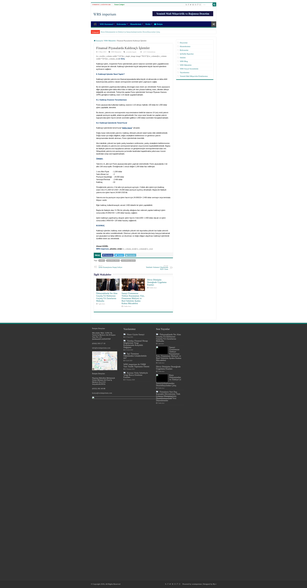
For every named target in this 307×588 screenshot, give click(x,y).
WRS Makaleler (110, 41)
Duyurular (184, 43)
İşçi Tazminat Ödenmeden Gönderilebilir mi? (135, 355)
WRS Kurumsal (106, 24)
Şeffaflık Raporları (187, 54)
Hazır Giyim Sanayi (135, 334)
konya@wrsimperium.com (102, 393)
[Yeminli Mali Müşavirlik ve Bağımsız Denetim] (183, 13)
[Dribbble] (195, 4)
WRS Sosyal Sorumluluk (189, 69)
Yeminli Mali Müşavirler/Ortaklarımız (194, 76)
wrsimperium (197, 584)
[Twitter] (191, 4)
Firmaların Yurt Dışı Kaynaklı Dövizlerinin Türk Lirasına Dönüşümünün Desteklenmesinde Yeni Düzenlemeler (168, 396)
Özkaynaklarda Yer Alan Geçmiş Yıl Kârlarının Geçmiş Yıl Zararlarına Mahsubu (106, 297)
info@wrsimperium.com (101, 348)
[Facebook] (188, 4)
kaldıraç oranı (113, 260)
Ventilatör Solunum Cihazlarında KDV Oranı (157, 267)
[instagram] (200, 4)
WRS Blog (184, 61)
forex (102, 260)
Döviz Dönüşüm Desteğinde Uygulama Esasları (156, 282)
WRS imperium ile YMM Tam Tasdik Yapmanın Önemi (136, 365)
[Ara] (214, 4)
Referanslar (121, 24)
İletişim (160, 24)
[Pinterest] (193, 4)
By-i (214, 584)
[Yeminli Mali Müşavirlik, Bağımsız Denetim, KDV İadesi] (105, 13)
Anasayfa (99, 41)
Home (95, 23)
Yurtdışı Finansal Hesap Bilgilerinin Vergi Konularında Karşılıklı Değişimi (135, 344)
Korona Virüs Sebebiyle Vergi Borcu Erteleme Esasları (135, 375)
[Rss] (186, 4)
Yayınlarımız (184, 72)
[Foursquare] (198, 4)
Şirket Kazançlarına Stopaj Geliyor (110, 266)
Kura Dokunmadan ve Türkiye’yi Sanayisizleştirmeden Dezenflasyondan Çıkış (130, 32)
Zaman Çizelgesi (119, 4)
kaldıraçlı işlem (128, 260)
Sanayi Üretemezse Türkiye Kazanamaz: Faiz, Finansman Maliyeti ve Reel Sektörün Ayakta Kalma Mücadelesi (133, 298)
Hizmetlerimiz (135, 24)
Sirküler (183, 58)
